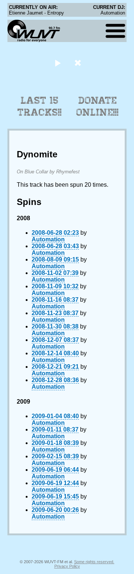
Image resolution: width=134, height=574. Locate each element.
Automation (48, 239)
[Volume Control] (78, 62)
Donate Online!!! (97, 106)
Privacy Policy (67, 566)
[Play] (57, 62)
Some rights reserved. (94, 561)
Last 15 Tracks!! (39, 106)
